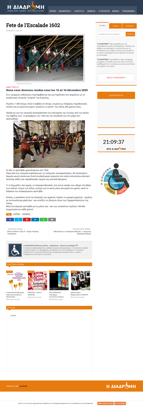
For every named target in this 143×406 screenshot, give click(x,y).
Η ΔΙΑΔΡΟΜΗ (23, 386)
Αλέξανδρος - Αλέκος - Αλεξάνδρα (35, 293)
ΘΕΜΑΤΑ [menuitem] (91, 11)
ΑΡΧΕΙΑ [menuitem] (115, 11)
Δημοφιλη (130, 26)
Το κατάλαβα (120, 403)
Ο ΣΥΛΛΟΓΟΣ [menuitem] (104, 11)
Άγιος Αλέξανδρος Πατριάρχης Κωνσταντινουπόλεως (56, 294)
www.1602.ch (12, 87)
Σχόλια (115, 26)
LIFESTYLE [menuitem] (79, 11)
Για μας (102, 25)
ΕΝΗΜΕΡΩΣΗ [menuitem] (64, 11)
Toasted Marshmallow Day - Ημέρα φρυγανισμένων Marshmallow (15, 294)
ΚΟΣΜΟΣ (26, 214)
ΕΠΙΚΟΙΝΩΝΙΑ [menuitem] (128, 11)
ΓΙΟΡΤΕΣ (16, 214)
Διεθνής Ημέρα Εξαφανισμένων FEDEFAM (79, 293)
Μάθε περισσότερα (105, 403)
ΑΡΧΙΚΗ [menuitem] (52, 11)
